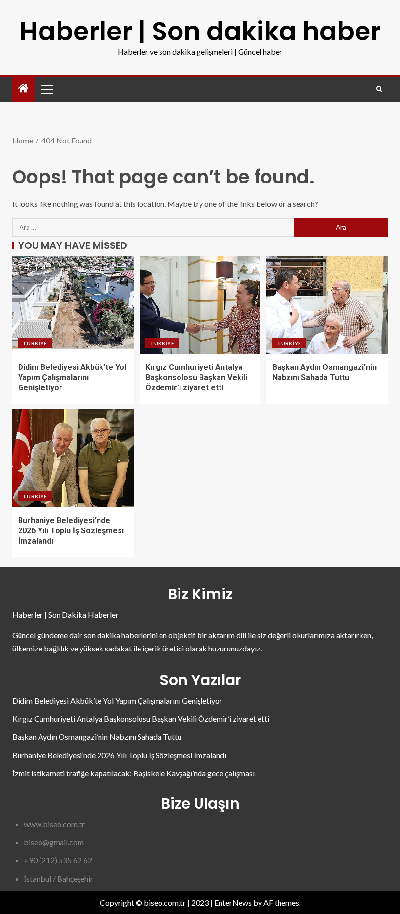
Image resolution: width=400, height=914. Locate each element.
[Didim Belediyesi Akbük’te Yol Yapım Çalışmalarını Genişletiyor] (73, 305)
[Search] (379, 89)
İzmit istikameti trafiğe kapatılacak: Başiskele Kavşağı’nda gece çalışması (133, 773)
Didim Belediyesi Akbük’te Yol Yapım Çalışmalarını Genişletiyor (72, 378)
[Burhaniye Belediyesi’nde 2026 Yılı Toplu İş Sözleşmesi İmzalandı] (73, 458)
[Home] (23, 88)
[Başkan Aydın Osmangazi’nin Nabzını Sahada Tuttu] (327, 305)
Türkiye (35, 343)
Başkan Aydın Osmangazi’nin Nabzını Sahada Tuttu (96, 736)
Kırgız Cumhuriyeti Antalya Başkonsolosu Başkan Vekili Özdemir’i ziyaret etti (196, 378)
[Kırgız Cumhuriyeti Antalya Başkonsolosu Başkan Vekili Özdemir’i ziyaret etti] (200, 305)
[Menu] (46, 89)
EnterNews (233, 902)
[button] (46, 89)
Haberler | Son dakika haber (200, 31)
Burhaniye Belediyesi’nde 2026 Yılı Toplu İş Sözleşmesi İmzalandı (71, 531)
